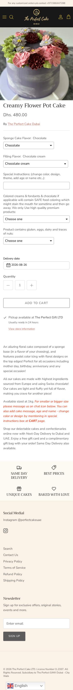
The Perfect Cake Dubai (24, 124)
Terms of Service (14, 568)
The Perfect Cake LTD (23, 669)
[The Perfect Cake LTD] (36, 17)
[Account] (59, 17)
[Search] (13, 17)
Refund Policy (12, 574)
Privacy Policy (12, 561)
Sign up (14, 636)
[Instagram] (5, 530)
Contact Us (10, 555)
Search (8, 549)
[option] (36, 63)
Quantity (9, 276)
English (21, 686)
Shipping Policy (13, 580)
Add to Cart (36, 303)
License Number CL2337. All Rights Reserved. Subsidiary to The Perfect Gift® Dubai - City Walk (36, 673)
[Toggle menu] (4, 17)
